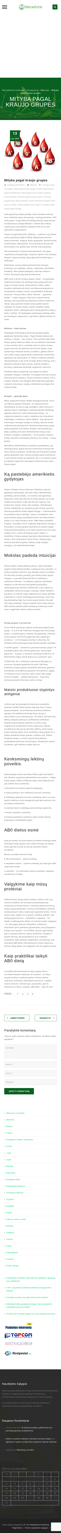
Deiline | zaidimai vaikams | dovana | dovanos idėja (28, 1439)
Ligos (8, 1160)
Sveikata (10, 1233)
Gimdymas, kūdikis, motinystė (19, 1140)
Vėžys (9, 1246)
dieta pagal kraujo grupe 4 (25, 189)
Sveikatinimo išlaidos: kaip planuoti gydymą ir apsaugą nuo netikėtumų (30, 1279)
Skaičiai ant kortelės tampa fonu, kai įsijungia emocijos (30, 1314)
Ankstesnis (17, 1018)
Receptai (10, 1206)
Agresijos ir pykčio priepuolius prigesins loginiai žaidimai (31, 1442)
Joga (8, 1153)
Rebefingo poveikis (25, 1450)
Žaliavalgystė (12, 1252)
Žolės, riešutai (12, 1266)
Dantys (9, 1133)
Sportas (9, 1226)
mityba (13, 205)
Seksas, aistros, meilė (16, 1219)
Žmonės (9, 1259)
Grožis (9, 1146)
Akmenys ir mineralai (15, 1113)
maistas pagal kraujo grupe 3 (30, 197)
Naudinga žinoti (13, 1179)
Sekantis (45, 1018)
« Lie (4, 1507)
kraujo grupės (10, 197)
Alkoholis (10, 1120)
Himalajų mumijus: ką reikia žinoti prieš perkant (27, 1297)
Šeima (9, 1213)
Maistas (33, 185)
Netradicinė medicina (15, 1186)
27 (30, 1498)
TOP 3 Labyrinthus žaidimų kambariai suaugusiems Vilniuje (28, 1289)
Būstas (9, 1126)
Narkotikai (10, 1173)
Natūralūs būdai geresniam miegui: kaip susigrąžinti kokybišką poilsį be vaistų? (29, 1305)
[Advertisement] (30, 46)
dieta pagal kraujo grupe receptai (36, 193)
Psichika (10, 1199)
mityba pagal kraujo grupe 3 (29, 205)
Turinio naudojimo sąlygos (36, 1528)
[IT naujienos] (18, 1335)
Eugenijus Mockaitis (16, 185)
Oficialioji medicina (14, 1193)
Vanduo (9, 1239)
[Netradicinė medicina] (30, 7)
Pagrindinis (17, 1528)
